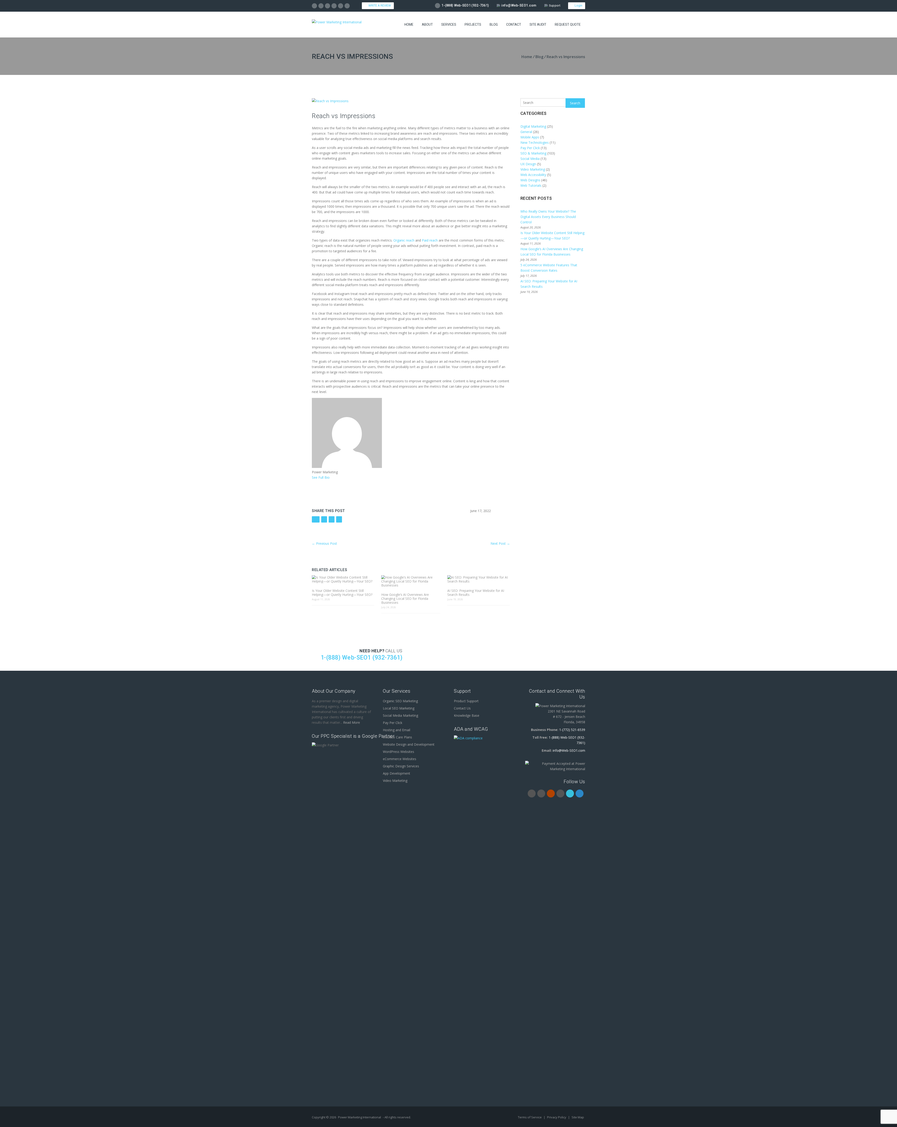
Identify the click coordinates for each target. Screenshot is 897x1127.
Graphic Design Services (401, 766)
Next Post (500, 543)
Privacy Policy (557, 1117)
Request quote (568, 24)
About (427, 24)
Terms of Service (530, 1117)
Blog (494, 24)
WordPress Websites (398, 751)
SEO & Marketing (533, 153)
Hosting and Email (396, 730)
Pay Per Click (530, 148)
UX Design (528, 164)
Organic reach (403, 240)
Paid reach (430, 240)
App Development (396, 773)
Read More (351, 722)
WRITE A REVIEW (379, 5)
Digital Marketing (533, 126)
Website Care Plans (397, 737)
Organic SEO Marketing (400, 701)
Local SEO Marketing (398, 708)
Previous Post (324, 543)
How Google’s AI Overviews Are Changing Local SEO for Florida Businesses (405, 598)
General (526, 132)
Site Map (578, 1117)
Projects (473, 24)
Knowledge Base (466, 715)
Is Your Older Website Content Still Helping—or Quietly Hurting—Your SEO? (342, 593)
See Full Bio (321, 477)
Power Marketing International (359, 1117)
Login (577, 5)
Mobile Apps (529, 137)
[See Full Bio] (332, 477)
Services (448, 24)
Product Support (466, 701)
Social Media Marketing (400, 715)
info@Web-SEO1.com (519, 5)
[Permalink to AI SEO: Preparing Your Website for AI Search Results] (478, 579)
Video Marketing (532, 169)
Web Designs (530, 180)
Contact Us (462, 708)
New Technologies (534, 142)
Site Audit (538, 24)
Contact (513, 24)
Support (554, 5)
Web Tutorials (530, 185)
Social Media (530, 158)
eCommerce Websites (399, 759)
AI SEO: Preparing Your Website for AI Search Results (475, 593)
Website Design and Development (408, 744)
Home (408, 24)
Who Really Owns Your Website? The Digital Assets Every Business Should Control (548, 216)
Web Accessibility (533, 174)
